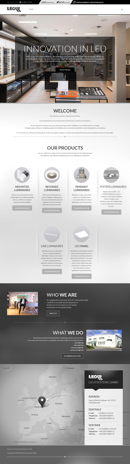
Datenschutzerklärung (21, 449)
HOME (31, 9)
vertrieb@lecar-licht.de (107, 429)
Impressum (10, 449)
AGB (30, 449)
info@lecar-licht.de (106, 413)
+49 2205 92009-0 (14, 2)
